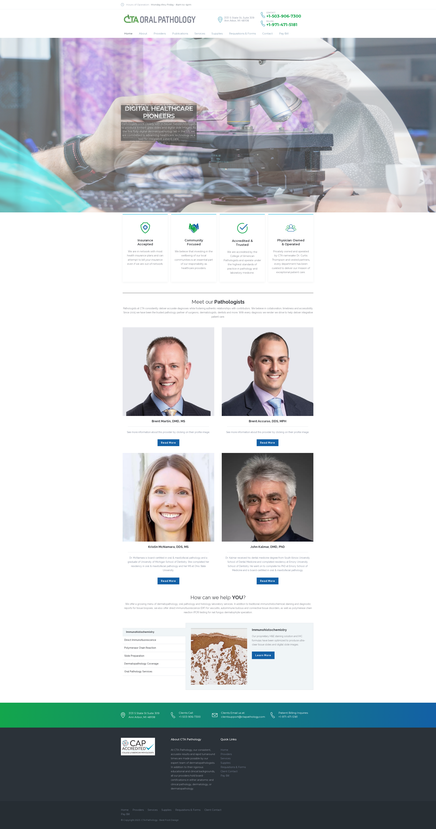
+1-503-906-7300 (190, 716)
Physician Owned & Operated (291, 242)
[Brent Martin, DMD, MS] (168, 371)
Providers (160, 33)
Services (199, 33)
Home (128, 33)
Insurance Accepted (145, 242)
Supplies (217, 33)
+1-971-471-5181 (281, 25)
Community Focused (194, 242)
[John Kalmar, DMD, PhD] (267, 497)
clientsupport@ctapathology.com (243, 716)
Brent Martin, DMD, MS (168, 421)
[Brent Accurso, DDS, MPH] (267, 371)
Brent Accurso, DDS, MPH (267, 421)
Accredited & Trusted (242, 243)
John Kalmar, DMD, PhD (267, 547)
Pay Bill (284, 33)
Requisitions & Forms (242, 33)
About (143, 33)
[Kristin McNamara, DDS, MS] (168, 497)
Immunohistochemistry (269, 630)
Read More (168, 442)
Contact (267, 33)
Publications (180, 33)
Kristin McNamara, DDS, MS (168, 547)
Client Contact (229, 771)
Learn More (263, 655)
